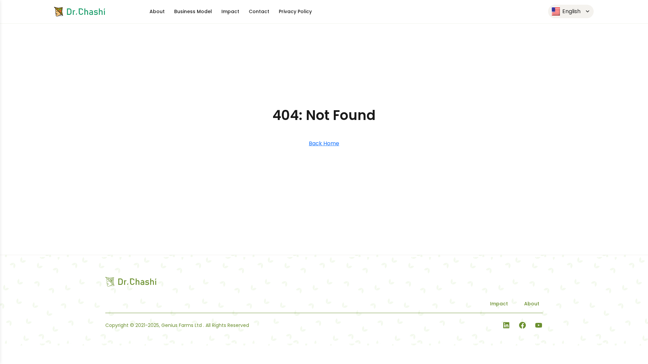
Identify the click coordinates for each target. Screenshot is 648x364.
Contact (259, 11)
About (157, 11)
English (570, 11)
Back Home (324, 143)
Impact (230, 11)
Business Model (193, 11)
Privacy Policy (295, 11)
